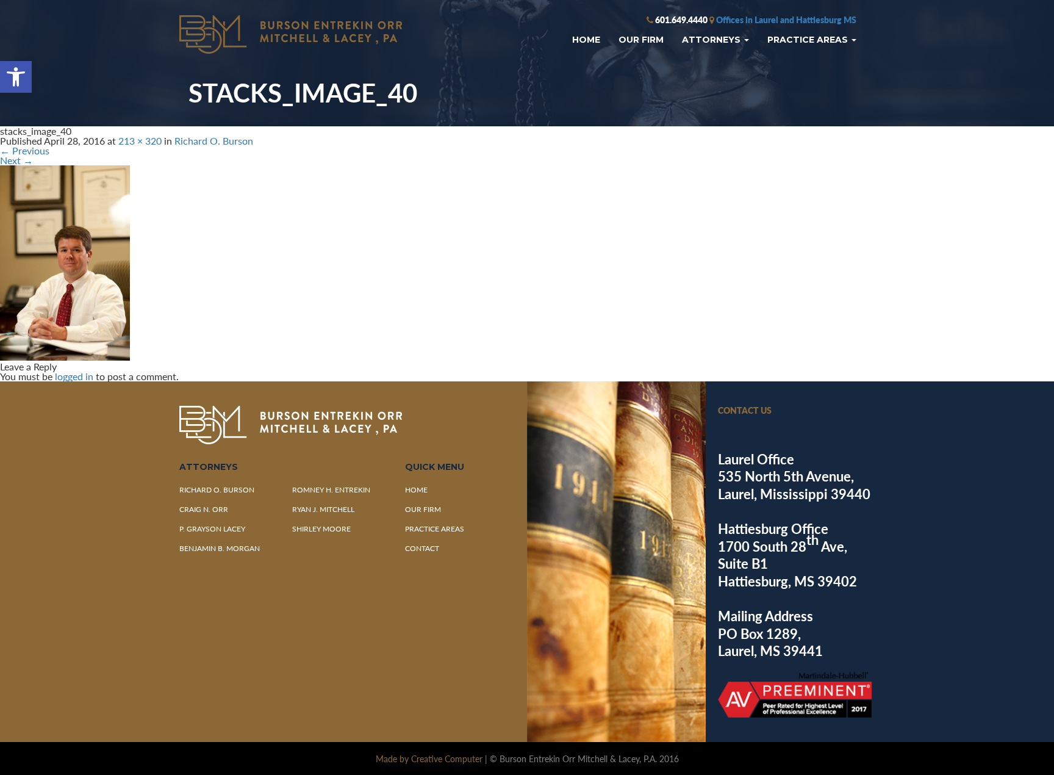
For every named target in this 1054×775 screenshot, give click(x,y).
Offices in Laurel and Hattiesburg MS (786, 19)
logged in (74, 376)
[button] (16, 77)
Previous (24, 150)
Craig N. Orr (203, 509)
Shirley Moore (321, 529)
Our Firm (641, 39)
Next (16, 160)
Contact (422, 548)
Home (586, 39)
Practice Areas (808, 39)
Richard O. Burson (213, 141)
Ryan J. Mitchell (323, 509)
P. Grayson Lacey (212, 529)
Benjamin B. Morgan (219, 548)
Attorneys (712, 39)
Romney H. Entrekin (331, 490)
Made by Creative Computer (429, 758)
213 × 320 (140, 141)
